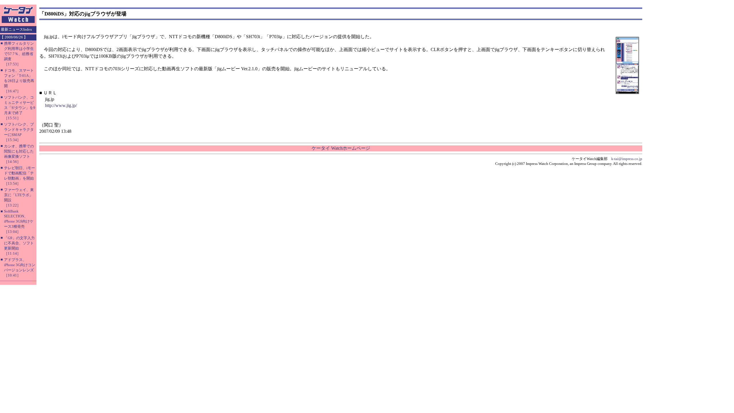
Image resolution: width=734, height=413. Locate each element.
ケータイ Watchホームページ (341, 148)
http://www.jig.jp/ (61, 105)
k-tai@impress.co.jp (626, 159)
